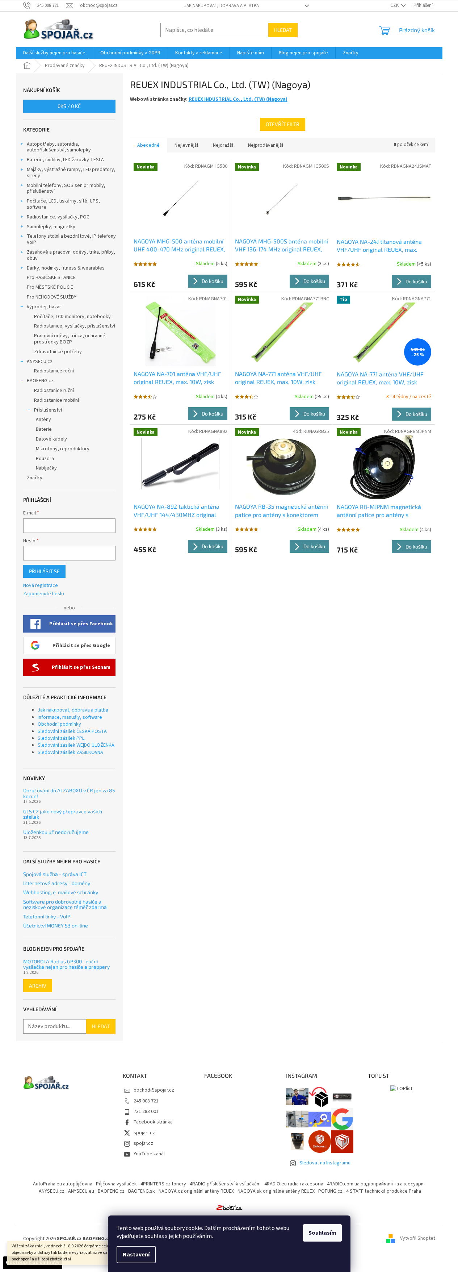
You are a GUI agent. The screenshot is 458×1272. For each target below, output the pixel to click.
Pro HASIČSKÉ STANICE (51, 277)
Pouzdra (45, 458)
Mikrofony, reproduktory (62, 449)
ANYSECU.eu (81, 1191)
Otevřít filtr (282, 124)
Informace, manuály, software (70, 717)
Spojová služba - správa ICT (55, 874)
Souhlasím (322, 1233)
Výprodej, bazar (44, 306)
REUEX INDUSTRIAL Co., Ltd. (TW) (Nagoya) (238, 99)
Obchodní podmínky (59, 724)
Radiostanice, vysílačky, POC (58, 217)
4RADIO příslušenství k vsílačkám (225, 1184)
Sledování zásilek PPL (61, 738)
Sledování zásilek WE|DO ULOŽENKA (76, 745)
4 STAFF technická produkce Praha (383, 1191)
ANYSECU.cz (39, 361)
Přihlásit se (44, 571)
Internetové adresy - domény (56, 883)
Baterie (44, 429)
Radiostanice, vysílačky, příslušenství (74, 326)
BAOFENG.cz (40, 380)
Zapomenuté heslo (43, 594)
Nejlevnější (186, 145)
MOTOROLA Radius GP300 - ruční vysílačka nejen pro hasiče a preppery (66, 964)
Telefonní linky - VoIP (46, 916)
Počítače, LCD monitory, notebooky (72, 316)
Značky (34, 477)
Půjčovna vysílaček (116, 1184)
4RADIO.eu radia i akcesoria (293, 1184)
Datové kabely (51, 439)
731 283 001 (146, 1111)
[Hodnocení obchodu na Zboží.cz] (229, 1207)
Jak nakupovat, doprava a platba (221, 6)
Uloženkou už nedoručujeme (56, 832)
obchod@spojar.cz (154, 1090)
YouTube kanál (149, 1154)
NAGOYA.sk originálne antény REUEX (276, 1191)
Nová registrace (40, 585)
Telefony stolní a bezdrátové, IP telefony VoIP (71, 239)
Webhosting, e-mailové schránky (60, 892)
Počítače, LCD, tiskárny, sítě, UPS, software (63, 204)
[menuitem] (54, 53)
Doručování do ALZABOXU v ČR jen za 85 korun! (69, 793)
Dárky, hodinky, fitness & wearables (66, 268)
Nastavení (136, 1255)
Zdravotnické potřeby (58, 351)
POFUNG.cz (330, 1191)
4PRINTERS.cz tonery (163, 1184)
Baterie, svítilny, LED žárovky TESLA (65, 159)
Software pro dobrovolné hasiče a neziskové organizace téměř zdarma (65, 904)
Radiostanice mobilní (56, 400)
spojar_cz (144, 1133)
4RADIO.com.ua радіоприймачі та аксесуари (375, 1184)
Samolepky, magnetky (51, 226)
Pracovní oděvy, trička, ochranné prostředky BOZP (69, 339)
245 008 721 (146, 1101)
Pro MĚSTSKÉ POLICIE (50, 287)
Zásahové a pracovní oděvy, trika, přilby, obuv (71, 255)
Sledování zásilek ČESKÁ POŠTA (72, 731)
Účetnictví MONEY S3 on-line (55, 925)
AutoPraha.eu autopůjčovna (62, 1184)
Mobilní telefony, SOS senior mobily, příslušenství (66, 188)
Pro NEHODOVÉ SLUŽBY (51, 297)
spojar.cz (143, 1143)
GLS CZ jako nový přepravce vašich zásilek (62, 814)
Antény (43, 419)
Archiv (37, 986)
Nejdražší (223, 145)
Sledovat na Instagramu (324, 1163)
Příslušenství (48, 410)
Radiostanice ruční (54, 371)
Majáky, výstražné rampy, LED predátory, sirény (71, 172)
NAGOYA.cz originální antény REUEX (196, 1191)
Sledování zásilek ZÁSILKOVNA (70, 752)
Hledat (283, 30)
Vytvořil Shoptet (417, 1238)
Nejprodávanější (265, 145)
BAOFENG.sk (141, 1191)
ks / (69, 106)
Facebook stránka (153, 1122)
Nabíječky (46, 468)
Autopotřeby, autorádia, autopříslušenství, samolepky (59, 147)
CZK (395, 5)
